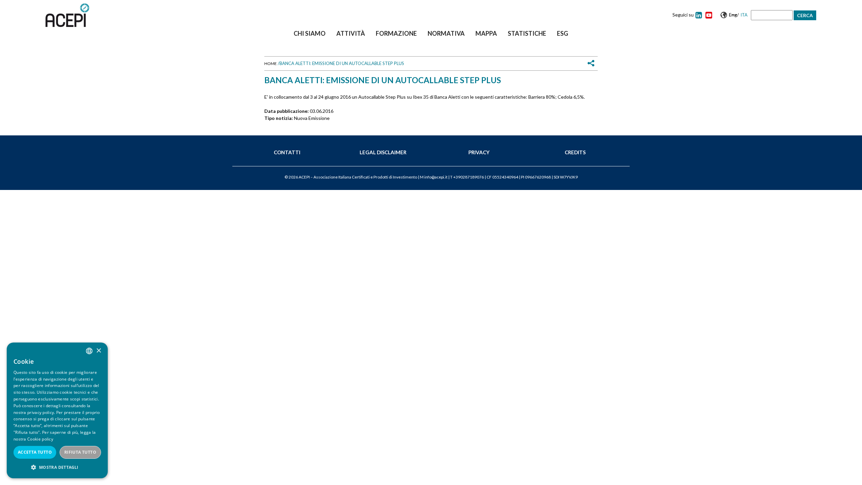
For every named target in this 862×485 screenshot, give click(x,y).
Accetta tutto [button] (35, 452)
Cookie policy (40, 439)
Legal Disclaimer (383, 152)
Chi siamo (310, 33)
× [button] (98, 350)
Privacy (479, 152)
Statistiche (527, 33)
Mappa (486, 33)
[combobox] (89, 351)
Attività (350, 33)
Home (270, 63)
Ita (744, 15)
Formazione (396, 33)
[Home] (67, 15)
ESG (562, 33)
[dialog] (57, 410)
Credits (575, 152)
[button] (57, 467)
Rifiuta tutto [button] (80, 452)
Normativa (446, 33)
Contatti (287, 152)
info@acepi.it (435, 177)
